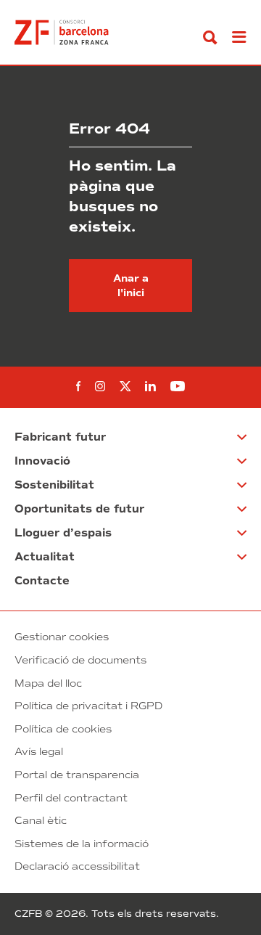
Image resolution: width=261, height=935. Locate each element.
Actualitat (44, 556)
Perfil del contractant (71, 798)
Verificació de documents (80, 660)
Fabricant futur (60, 437)
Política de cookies (63, 729)
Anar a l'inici (131, 285)
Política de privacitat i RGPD (88, 706)
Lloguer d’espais (63, 532)
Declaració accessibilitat (77, 866)
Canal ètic (40, 820)
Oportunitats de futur (79, 508)
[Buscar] (210, 38)
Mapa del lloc (48, 683)
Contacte (42, 580)
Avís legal (38, 752)
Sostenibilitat (54, 484)
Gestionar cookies (61, 637)
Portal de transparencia (76, 775)
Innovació (42, 461)
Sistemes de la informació (81, 844)
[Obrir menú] (239, 38)
